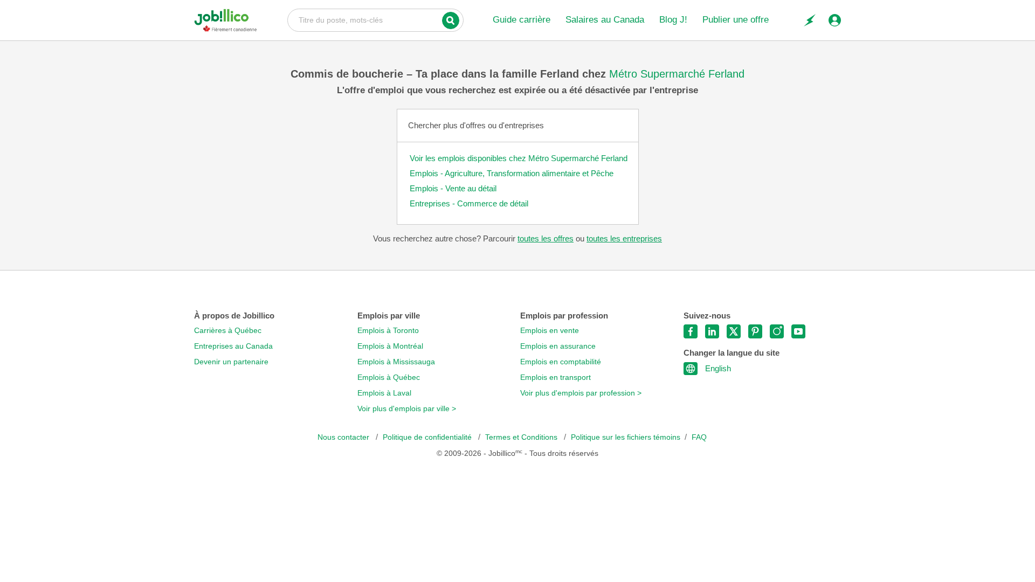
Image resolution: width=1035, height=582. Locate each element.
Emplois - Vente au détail (453, 188)
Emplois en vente (549, 331)
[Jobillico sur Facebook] (691, 331)
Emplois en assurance (558, 346)
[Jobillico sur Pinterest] (755, 331)
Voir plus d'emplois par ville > (406, 409)
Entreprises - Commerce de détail (469, 203)
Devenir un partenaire (231, 362)
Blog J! (673, 20)
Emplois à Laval (384, 393)
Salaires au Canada (604, 20)
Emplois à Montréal (390, 346)
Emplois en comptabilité (560, 362)
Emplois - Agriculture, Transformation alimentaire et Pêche (511, 173)
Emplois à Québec (388, 377)
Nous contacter (344, 437)
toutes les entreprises (624, 238)
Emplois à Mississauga (396, 362)
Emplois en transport (555, 377)
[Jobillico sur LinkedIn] (712, 331)
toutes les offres (546, 238)
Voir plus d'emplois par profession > (580, 393)
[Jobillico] (225, 20)
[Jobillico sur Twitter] (734, 331)
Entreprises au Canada (233, 346)
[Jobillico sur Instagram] (777, 331)
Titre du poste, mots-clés (375, 19)
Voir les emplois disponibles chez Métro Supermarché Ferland (518, 158)
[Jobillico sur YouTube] (798, 331)
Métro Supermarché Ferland (676, 74)
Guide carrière (521, 20)
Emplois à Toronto (388, 331)
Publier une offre (735, 20)
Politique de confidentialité (428, 437)
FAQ (699, 437)
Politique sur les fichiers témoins (625, 437)
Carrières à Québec (227, 331)
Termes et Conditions (522, 437)
